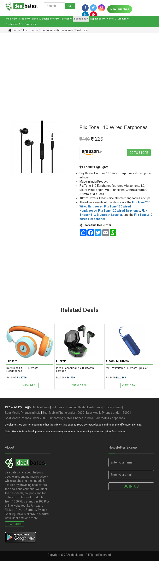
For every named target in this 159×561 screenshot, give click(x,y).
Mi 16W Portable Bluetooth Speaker (126, 368)
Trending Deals (75, 407)
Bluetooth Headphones (110, 418)
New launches (119, 9)
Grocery (23, 18)
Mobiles (10, 18)
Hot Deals (58, 407)
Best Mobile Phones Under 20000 (26, 418)
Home (15, 30)
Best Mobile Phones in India (23, 412)
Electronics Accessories (56, 30)
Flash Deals (94, 407)
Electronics (80, 18)
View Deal (30, 385)
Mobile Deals (41, 407)
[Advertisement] (76, 69)
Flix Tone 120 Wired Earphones (119, 210)
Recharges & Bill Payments (21, 24)
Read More (15, 524)
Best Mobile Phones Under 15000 (107, 412)
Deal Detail (82, 30)
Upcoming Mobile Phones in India (71, 418)
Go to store (139, 152)
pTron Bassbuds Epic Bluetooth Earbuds (75, 369)
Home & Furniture (116, 18)
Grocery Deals (113, 407)
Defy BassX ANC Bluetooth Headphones (22, 369)
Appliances (96, 18)
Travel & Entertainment (44, 18)
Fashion (65, 18)
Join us (131, 486)
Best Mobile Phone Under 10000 (63, 412)
